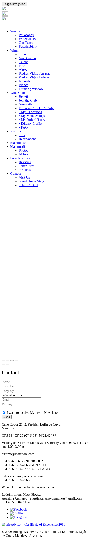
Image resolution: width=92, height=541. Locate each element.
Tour (22, 135)
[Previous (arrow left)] (3, 364)
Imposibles (26, 81)
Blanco (23, 85)
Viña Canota (27, 58)
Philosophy (26, 35)
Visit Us (15, 131)
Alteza (23, 69)
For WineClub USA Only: (36, 108)
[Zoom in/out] (16, 360)
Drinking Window (31, 89)
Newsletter (26, 104)
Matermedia (18, 146)
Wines (14, 50)
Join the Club (28, 100)
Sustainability (28, 46)
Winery (15, 31)
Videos (23, 154)
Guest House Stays (32, 181)
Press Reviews (20, 158)
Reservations (27, 139)
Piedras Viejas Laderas (34, 77)
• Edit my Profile (30, 123)
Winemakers (27, 39)
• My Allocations (30, 112)
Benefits (24, 96)
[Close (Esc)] (3, 360)
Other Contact (28, 185)
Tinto (22, 54)
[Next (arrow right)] (7, 364)
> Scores (25, 169)
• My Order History (32, 119)
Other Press (26, 166)
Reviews (25, 162)
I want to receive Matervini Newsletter (33, 412)
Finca (22, 66)
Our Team (26, 42)
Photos (23, 150)
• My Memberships (32, 116)
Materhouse (18, 143)
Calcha (23, 62)
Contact (15, 173)
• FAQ (23, 127)
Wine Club (17, 93)
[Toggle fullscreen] (12, 360)
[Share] (7, 360)
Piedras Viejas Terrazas (34, 73)
